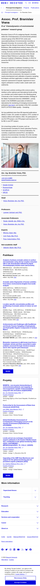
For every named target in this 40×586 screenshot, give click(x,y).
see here (11, 105)
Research (4, 506)
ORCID (5, 192)
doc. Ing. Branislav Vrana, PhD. (12, 393)
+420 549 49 (6, 178)
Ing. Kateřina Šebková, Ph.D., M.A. (13, 464)
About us (4, 528)
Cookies (11, 559)
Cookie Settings (20, 574)
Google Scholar (8, 185)
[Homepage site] (12, 3)
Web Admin (4, 559)
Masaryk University (11, 557)
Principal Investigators (14, 8)
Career (3, 523)
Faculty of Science (8, 394)
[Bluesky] (26, 549)
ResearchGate (7, 187)
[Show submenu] (36, 506)
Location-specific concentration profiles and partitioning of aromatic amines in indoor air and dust (20, 305)
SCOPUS (6, 190)
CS (29, 3)
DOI (15, 277)
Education (5, 511)
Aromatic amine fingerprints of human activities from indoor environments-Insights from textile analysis (19, 283)
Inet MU (9, 537)
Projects (26, 8)
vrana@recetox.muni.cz (8, 180)
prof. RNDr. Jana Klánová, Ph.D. (12, 409)
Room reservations (7, 541)
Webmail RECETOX (19, 537)
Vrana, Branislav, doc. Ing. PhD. (13, 201)
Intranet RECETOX (32, 537)
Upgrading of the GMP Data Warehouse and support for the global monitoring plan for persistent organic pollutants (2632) (18, 459)
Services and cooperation (10, 517)
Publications (35, 8)
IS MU (3, 537)
